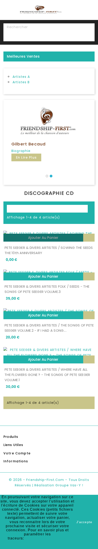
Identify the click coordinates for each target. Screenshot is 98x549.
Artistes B (21, 82)
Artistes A (21, 76)
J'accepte (84, 522)
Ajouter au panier (43, 237)
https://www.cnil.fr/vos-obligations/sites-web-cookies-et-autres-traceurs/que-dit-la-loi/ (37, 542)
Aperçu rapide (89, 238)
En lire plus (26, 157)
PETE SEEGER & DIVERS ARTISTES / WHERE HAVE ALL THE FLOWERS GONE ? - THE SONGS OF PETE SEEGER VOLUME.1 (47, 374)
